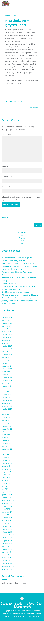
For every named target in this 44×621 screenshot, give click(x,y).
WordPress (11, 616)
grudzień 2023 (7, 397)
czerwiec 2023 (7, 412)
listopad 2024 (7, 369)
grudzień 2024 (7, 366)
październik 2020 (8, 500)
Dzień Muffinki (33, 107)
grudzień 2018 (7, 560)
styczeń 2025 (6, 363)
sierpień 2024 (7, 377)
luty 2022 (5, 455)
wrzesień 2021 (7, 469)
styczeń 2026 (6, 332)
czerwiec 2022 (7, 443)
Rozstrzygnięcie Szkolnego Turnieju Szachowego (19, 263)
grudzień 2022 (7, 429)
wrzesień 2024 (7, 374)
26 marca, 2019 (11, 16)
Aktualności (29, 603)
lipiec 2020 (6, 509)
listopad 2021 (7, 463)
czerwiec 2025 (7, 349)
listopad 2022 (7, 432)
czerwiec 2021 (7, 477)
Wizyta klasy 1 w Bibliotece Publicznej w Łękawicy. (20, 266)
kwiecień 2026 (7, 323)
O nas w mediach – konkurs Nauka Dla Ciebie (18, 286)
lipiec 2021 (6, 475)
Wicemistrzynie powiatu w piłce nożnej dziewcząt (20, 295)
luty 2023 (5, 423)
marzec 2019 (6, 552)
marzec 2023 (6, 420)
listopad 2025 (7, 337)
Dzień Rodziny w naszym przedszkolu (15, 292)
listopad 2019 (7, 532)
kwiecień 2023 (7, 417)
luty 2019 (5, 555)
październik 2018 (8, 566)
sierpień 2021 (7, 472)
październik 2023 (8, 403)
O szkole (22, 238)
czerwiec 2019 (7, 543)
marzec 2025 (6, 357)
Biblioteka (22, 232)
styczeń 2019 (6, 558)
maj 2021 (5, 480)
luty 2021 (5, 489)
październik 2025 (8, 340)
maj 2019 (5, 546)
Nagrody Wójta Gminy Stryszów (13, 260)
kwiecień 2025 (7, 354)
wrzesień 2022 (7, 437)
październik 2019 (8, 535)
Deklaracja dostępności (22, 606)
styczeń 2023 (6, 426)
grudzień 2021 (7, 460)
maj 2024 (5, 383)
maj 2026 (5, 320)
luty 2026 (5, 329)
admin (9, 92)
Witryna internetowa (9, 187)
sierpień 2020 (7, 506)
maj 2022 (5, 446)
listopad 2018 (7, 563)
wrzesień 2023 (7, 406)
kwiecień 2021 (7, 483)
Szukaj (5, 217)
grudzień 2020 (7, 495)
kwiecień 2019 (7, 549)
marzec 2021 (6, 486)
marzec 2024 (6, 389)
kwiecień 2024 (7, 386)
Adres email (7, 177)
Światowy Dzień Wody (13, 101)
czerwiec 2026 (7, 317)
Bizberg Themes (33, 616)
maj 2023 (5, 415)
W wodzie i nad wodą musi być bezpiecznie (17, 258)
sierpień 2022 (7, 440)
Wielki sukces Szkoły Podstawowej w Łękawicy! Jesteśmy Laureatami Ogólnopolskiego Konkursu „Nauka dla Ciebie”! (19, 301)
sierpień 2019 (7, 540)
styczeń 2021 (6, 492)
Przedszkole (22, 241)
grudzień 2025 (7, 334)
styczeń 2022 (6, 457)
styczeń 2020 (6, 526)
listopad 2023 (7, 400)
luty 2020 (5, 523)
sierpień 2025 (7, 346)
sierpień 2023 (7, 409)
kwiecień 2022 (7, 449)
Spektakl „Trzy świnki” (10, 283)
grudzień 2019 (7, 529)
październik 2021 (8, 466)
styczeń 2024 (6, 395)
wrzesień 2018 (7, 569)
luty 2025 (5, 360)
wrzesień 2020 (7, 503)
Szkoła (22, 244)
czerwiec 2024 (7, 380)
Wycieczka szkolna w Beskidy (12, 269)
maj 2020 (5, 515)
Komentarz (6, 134)
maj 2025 (5, 352)
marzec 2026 (6, 326)
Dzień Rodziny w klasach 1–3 (12, 289)
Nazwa (5, 166)
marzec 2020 (6, 520)
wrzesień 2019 (7, 538)
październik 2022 (8, 435)
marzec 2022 (6, 452)
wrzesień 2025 (7, 343)
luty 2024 (5, 392)
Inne (22, 235)
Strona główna (6, 603)
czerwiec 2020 (7, 512)
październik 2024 (8, 372)
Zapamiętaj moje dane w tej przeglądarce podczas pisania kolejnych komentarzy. (21, 198)
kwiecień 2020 (7, 518)
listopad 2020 (7, 498)
